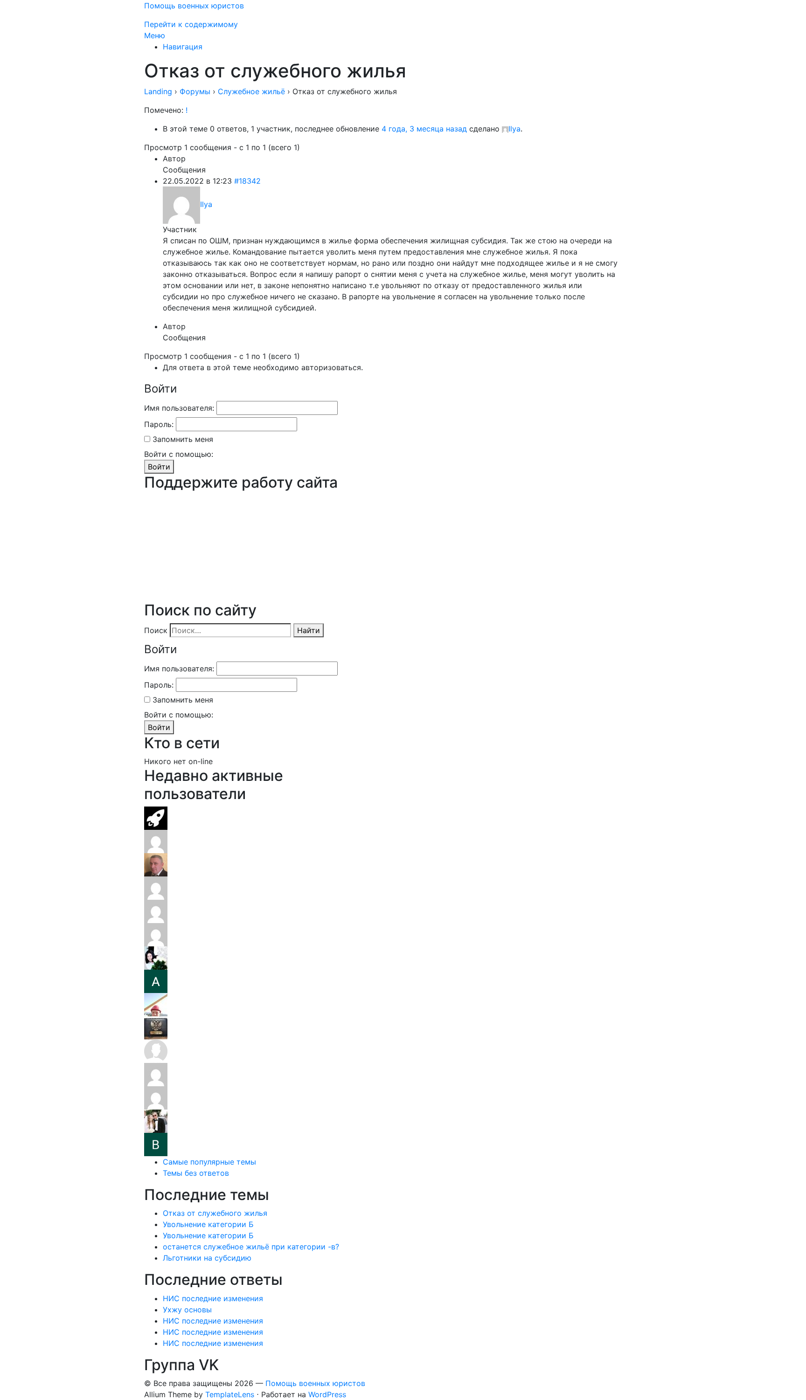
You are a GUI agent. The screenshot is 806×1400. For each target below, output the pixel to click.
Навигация (182, 46)
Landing (158, 91)
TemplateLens (229, 1394)
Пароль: (159, 424)
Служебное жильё (251, 91)
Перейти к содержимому (191, 24)
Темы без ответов (196, 1173)
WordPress (327, 1394)
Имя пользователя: (179, 408)
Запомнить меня (183, 439)
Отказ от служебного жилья (215, 1213)
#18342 (247, 181)
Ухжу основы (187, 1309)
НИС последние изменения (213, 1298)
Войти (159, 466)
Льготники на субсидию (207, 1257)
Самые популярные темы (209, 1161)
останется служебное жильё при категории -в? (251, 1246)
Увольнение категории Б (208, 1224)
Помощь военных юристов (194, 5)
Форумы (195, 91)
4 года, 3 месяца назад (424, 128)
